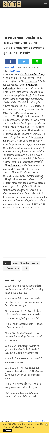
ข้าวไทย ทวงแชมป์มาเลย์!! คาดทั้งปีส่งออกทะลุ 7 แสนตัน (23, 360)
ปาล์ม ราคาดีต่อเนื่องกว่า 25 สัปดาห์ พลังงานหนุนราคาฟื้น (24, 326)
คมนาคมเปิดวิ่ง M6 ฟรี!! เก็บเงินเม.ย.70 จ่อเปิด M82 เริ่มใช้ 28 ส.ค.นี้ (22, 395)
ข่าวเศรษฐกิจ (9, 67)
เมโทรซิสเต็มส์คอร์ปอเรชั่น (31, 74)
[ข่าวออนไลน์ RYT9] (11, 4)
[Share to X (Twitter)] (23, 61)
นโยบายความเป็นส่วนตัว (12, 427)
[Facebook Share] (10, 61)
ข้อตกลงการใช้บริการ (32, 427)
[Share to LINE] (37, 61)
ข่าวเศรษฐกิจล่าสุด (12, 280)
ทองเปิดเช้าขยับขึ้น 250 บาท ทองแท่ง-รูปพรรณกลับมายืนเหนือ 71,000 (23, 385)
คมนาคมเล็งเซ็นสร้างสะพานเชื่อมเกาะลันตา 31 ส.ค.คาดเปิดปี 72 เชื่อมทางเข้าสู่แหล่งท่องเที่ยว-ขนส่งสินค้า (24, 289)
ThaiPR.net (14, 70)
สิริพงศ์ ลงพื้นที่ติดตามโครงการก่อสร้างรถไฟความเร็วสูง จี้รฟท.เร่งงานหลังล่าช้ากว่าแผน (23, 336)
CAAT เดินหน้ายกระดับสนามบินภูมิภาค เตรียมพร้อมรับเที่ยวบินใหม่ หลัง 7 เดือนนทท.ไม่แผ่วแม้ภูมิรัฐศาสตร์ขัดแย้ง (23, 349)
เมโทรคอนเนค (31, 81)
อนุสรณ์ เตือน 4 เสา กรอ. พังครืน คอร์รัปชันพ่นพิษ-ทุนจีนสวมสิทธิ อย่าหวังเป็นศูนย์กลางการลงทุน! (23, 302)
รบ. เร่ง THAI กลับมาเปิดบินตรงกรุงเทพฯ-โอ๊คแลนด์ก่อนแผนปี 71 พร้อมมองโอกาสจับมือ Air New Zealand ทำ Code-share (24, 373)
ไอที (29, 95)
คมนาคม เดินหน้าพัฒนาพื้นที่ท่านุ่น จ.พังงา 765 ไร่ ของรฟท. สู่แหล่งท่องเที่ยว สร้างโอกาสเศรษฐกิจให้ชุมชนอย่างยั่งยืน (24, 315)
